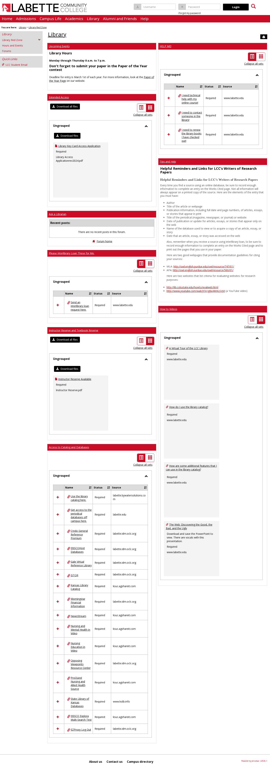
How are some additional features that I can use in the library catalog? (191, 467)
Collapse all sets (142, 114)
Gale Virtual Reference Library (81, 563)
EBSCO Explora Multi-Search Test (81, 717)
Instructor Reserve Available (74, 379)
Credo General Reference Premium (79, 534)
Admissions (26, 18)
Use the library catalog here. (79, 498)
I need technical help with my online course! (191, 99)
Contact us (115, 762)
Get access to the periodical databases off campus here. (81, 515)
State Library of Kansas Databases (80, 702)
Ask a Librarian (57, 214)
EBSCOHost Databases (78, 550)
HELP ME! (165, 46)
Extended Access (59, 97)
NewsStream (78, 616)
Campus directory (140, 762)
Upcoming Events (59, 46)
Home (7, 18)
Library (93, 18)
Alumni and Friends (120, 18)
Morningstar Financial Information (78, 602)
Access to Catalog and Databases (69, 447)
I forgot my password (189, 13)
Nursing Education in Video (78, 647)
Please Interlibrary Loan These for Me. (71, 253)
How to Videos (168, 309)
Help (145, 18)
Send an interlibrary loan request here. (80, 306)
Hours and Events (12, 45)
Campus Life (50, 18)
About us (95, 762)
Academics (74, 18)
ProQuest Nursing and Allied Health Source (78, 683)
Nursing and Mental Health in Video (80, 629)
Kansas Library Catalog (79, 587)
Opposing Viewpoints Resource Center (81, 664)
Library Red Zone (38, 27)
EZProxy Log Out (81, 729)
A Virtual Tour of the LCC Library (188, 348)
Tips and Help (168, 161)
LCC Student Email (16, 65)
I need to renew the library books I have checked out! (191, 135)
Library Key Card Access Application (79, 146)
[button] (65, 106)
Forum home (104, 241)
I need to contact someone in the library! (192, 116)
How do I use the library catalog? (188, 407)
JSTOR (74, 575)
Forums (6, 51)
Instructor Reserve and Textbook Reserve (73, 330)
